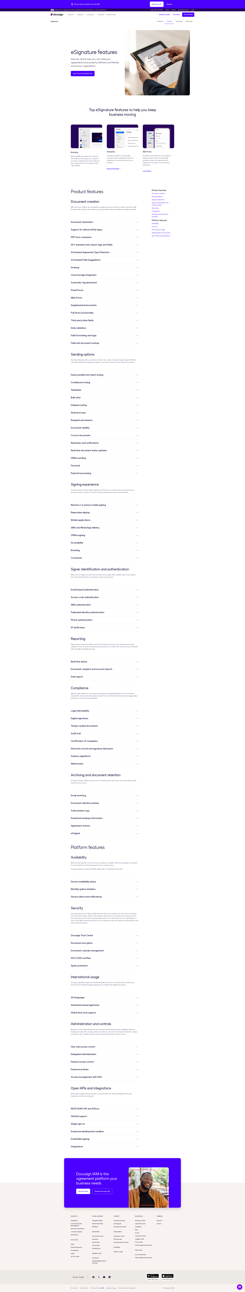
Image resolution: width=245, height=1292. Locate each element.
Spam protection (79, 965)
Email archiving (78, 795)
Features (169, 21)
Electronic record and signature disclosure (92, 748)
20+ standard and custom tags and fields (91, 244)
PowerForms (77, 290)
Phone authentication (81, 620)
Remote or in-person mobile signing (88, 505)
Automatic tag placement (84, 282)
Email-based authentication (85, 589)
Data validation (78, 328)
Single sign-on (78, 1123)
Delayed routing (79, 405)
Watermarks (77, 763)
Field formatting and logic (84, 335)
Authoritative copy (80, 810)
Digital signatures (79, 718)
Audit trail (76, 733)
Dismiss (169, 4)
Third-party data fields (82, 320)
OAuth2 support (79, 1116)
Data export (77, 676)
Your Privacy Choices (95, 1288)
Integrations (77, 1146)
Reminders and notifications (85, 443)
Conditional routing (80, 382)
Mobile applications (80, 520)
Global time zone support (83, 1012)
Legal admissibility (80, 710)
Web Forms (76, 297)
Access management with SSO (86, 1077)
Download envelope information (87, 818)
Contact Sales (164, 15)
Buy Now (177, 15)
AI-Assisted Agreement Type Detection (90, 252)
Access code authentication (85, 597)
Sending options (157, 197)
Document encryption (82, 943)
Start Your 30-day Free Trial (82, 74)
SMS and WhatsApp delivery (85, 527)
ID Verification (78, 627)
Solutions (80, 15)
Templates (76, 390)
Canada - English (78, 1277)
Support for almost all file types (86, 229)
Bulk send (75, 397)
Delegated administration (83, 1054)
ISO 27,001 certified (81, 958)
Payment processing (81, 473)
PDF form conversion (81, 237)
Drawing (75, 267)
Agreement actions (80, 825)
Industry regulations (80, 756)
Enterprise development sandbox (87, 1131)
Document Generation (82, 222)
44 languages (78, 997)
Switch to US (156, 4)
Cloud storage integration (83, 275)
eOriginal (75, 833)
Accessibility (77, 542)
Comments (76, 558)
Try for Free (188, 15)
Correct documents (80, 435)
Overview (160, 21)
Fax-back (75, 465)
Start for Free (83, 1191)
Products (70, 15)
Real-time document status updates (89, 450)
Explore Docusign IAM (102, 1191)
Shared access (78, 412)
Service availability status (83, 881)
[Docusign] (57, 14)
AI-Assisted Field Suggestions (85, 260)
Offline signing (78, 535)
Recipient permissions (81, 420)
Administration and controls (161, 233)
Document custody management (87, 950)
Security (154, 227)
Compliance (156, 211)
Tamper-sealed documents (84, 725)
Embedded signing (80, 1139)
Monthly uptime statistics (83, 889)
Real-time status (79, 661)
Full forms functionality (82, 312)
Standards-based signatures (85, 1005)
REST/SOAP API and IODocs (85, 1108)
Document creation (158, 193)
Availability (155, 224)
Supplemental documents (84, 305)
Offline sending (78, 458)
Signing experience (158, 200)
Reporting (155, 208)
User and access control (83, 1046)
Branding (75, 550)
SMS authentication (81, 604)
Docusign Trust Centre (82, 935)
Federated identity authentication (87, 612)
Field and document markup (85, 343)
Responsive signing (80, 512)
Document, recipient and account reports (91, 669)
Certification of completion (84, 741)
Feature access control (82, 1061)
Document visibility (80, 427)
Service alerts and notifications (86, 896)
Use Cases (179, 21)
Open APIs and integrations (161, 236)
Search (167, 10)
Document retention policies (85, 803)
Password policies (80, 1069)
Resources (90, 15)
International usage (158, 230)
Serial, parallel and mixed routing (87, 374)
